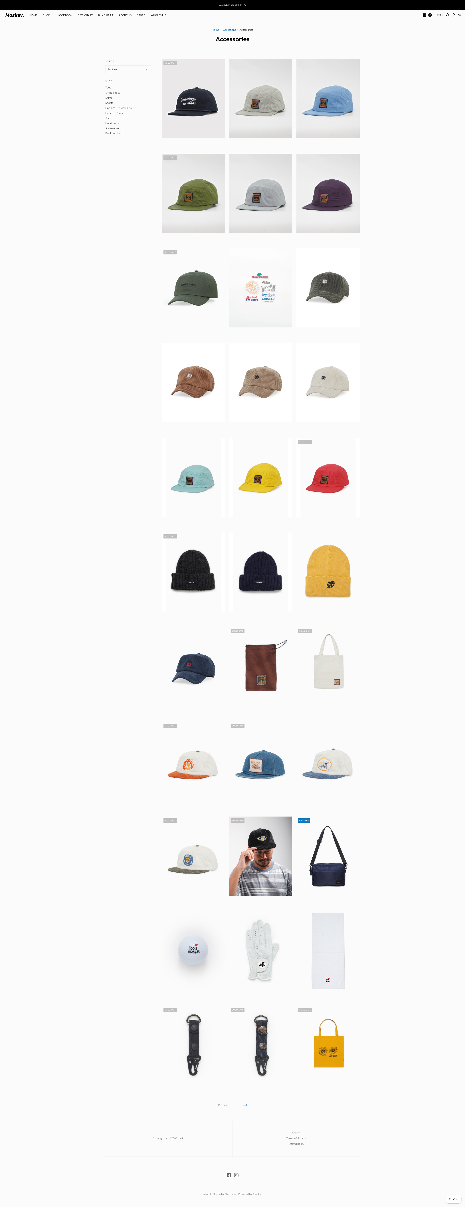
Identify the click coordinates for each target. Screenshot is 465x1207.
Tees (108, 87)
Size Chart (85, 15)
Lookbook (65, 15)
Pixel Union (231, 1194)
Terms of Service (296, 1138)
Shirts (108, 97)
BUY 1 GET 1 (105, 15)
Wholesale (159, 15)
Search (296, 1133)
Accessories (112, 128)
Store (141, 15)
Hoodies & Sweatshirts (118, 108)
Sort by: (110, 61)
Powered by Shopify (249, 1194)
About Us (125, 15)
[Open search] (448, 15)
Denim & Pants (114, 113)
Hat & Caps (112, 123)
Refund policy (296, 1143)
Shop (46, 15)
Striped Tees (112, 92)
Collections (229, 29)
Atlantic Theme (212, 1194)
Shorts (109, 102)
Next (244, 1105)
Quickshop (177, 144)
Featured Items (114, 133)
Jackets (109, 118)
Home (34, 15)
